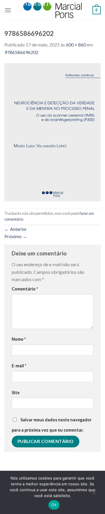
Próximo (15, 236)
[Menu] (7, 10)
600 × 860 (76, 44)
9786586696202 (21, 52)
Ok (54, 504)
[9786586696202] (52, 131)
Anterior (15, 229)
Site (16, 392)
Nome (19, 339)
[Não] (93, 494)
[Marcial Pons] (52, 10)
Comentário (25, 288)
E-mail (19, 365)
